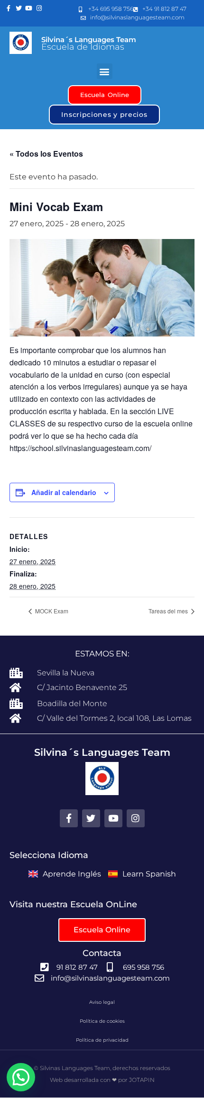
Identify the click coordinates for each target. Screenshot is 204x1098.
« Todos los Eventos (46, 153)
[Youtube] (29, 8)
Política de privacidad (102, 1040)
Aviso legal (102, 1002)
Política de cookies (102, 1021)
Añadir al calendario (63, 492)
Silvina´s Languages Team (88, 39)
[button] (104, 71)
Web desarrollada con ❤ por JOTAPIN (102, 1079)
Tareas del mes (168, 611)
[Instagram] (39, 8)
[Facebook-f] (8, 8)
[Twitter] (19, 8)
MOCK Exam (51, 611)
